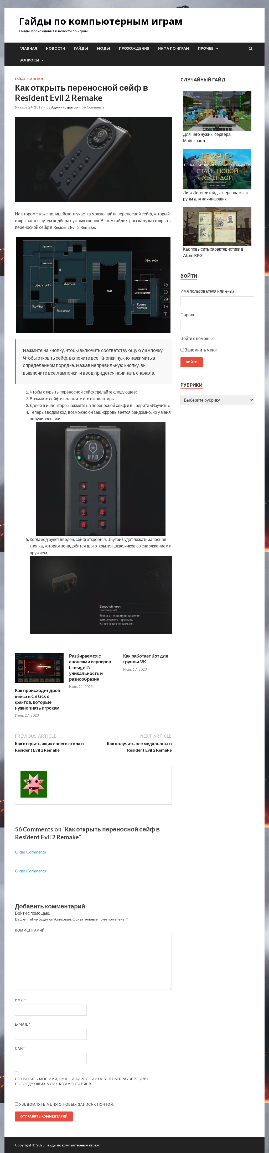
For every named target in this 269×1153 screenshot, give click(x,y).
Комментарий (30, 930)
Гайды (81, 48)
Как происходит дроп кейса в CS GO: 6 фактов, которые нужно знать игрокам (37, 698)
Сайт (20, 1048)
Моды (103, 48)
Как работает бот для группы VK (145, 658)
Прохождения (134, 48)
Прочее (206, 48)
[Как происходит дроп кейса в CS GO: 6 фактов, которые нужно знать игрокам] (39, 684)
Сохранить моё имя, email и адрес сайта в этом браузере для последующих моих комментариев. (81, 1081)
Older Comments (30, 851)
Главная (28, 48)
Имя (20, 1000)
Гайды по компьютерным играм (101, 21)
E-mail (22, 1024)
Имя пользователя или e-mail (208, 290)
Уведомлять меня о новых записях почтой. (66, 1104)
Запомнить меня (201, 349)
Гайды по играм (29, 78)
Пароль (187, 314)
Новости (55, 48)
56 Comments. (93, 107)
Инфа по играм (173, 48)
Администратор (64, 107)
